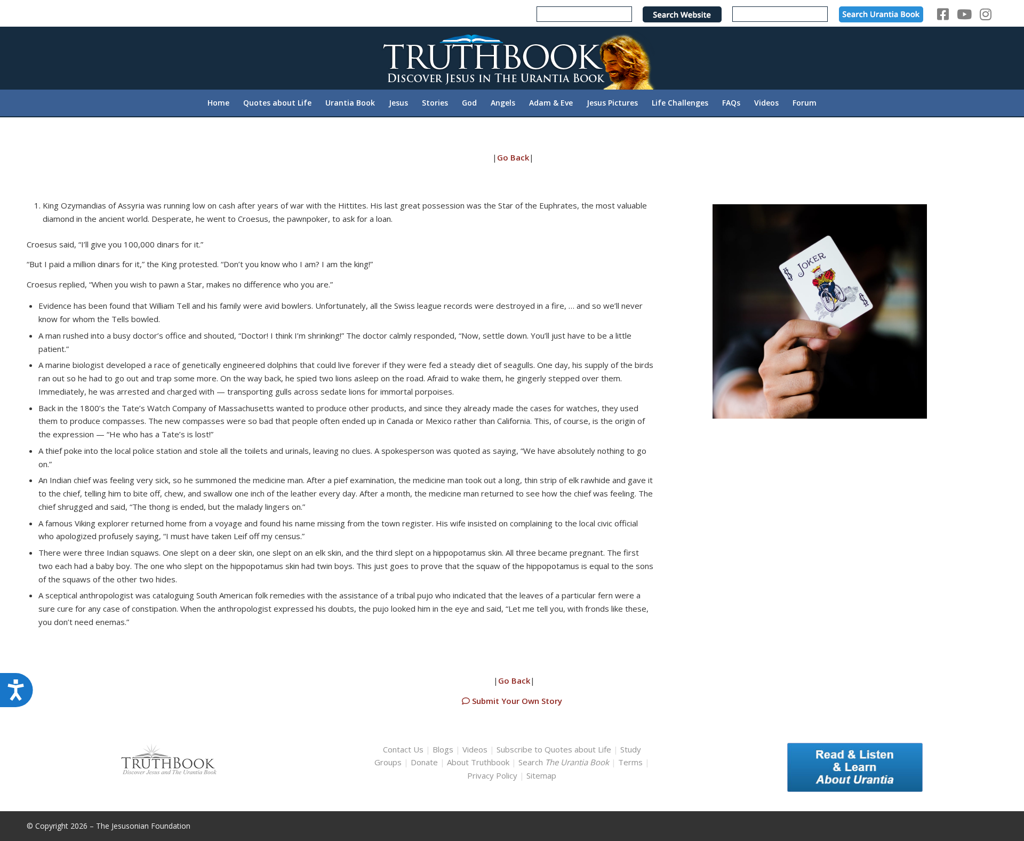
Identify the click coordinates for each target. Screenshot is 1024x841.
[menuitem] (218, 103)
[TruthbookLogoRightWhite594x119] (512, 58)
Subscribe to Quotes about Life (554, 749)
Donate (424, 762)
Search (564, 762)
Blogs (443, 749)
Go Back (513, 157)
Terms (630, 762)
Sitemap (541, 775)
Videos (474, 749)
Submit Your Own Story (516, 700)
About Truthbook (478, 762)
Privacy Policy (492, 775)
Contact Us (403, 749)
